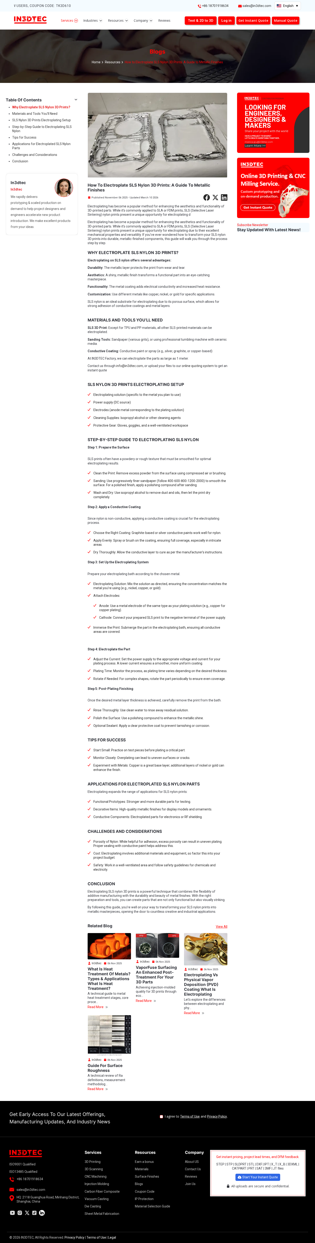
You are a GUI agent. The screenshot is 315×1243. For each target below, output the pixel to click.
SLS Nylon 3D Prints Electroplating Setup (41, 120)
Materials (142, 1169)
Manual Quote (285, 20)
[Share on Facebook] (206, 197)
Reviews (164, 20)
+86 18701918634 (215, 6)
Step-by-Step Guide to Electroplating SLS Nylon (42, 129)
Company (141, 20)
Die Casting (93, 1206)
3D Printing (93, 1162)
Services (67, 20)
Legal (112, 1237)
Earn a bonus (144, 1162)
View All (221, 926)
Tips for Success (24, 137)
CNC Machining (96, 1176)
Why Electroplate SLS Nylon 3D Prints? (41, 107)
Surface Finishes (147, 1176)
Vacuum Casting (97, 1199)
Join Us (190, 1184)
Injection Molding (97, 1184)
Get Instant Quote (253, 20)
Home (96, 62)
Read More (96, 1007)
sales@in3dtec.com (256, 6)
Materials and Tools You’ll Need (34, 113)
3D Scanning (94, 1169)
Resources (116, 20)
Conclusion (20, 161)
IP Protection (144, 1199)
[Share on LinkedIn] (224, 197)
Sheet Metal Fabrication (102, 1214)
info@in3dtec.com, (130, 366)
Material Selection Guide (152, 1206)
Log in (226, 20)
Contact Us (193, 1169)
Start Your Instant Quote (260, 1177)
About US (192, 1162)
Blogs (139, 1184)
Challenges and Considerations (34, 155)
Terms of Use (190, 1116)
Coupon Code (145, 1191)
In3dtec (96, 963)
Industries (91, 20)
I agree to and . (196, 1116)
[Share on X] (215, 197)
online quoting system (198, 366)
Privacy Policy (217, 1116)
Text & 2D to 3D (200, 20)
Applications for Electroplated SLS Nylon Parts (41, 146)
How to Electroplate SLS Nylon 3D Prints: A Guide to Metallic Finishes (174, 62)
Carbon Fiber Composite (102, 1191)
